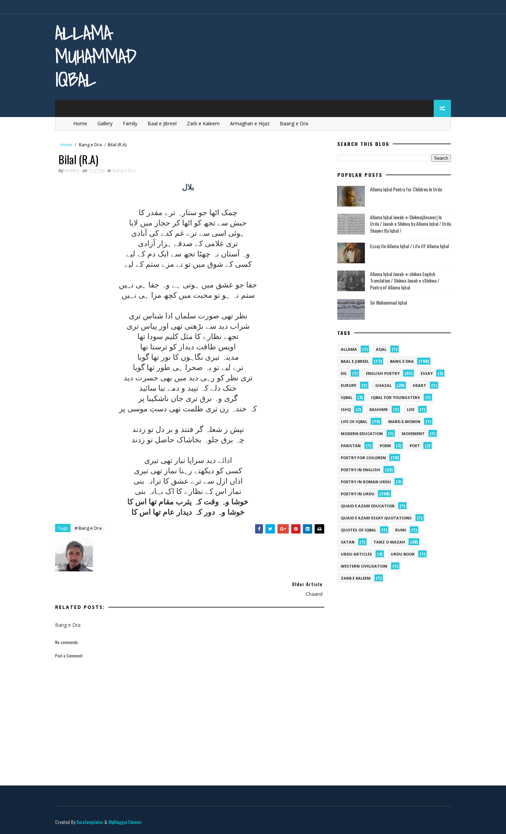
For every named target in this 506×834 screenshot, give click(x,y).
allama (349, 349)
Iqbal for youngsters (395, 397)
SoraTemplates (89, 821)
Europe (348, 385)
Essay (427, 373)
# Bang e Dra (88, 528)
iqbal (346, 397)
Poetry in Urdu (358, 493)
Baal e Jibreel (162, 123)
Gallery (105, 123)
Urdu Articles (356, 554)
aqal (381, 349)
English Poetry (383, 373)
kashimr (378, 409)
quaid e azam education (367, 505)
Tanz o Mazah (389, 542)
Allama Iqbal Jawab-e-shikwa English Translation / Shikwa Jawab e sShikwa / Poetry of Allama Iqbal (404, 280)
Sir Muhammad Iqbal (388, 302)
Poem (385, 445)
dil (344, 373)
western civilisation (364, 566)
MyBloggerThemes (124, 821)
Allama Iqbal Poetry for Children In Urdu (406, 189)
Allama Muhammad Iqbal (95, 56)
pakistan (351, 445)
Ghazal (383, 385)
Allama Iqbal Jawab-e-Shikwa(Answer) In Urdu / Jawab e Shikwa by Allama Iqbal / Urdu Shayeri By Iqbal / (410, 223)
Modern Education (362, 433)
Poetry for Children (363, 457)
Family (130, 123)
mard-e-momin (404, 421)
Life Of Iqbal (354, 421)
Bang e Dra (90, 144)
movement (413, 433)
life (410, 409)
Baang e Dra (294, 123)
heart (419, 385)
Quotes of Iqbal (358, 529)
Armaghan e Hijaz (250, 123)
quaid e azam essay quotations (376, 517)
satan (348, 542)
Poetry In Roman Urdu (366, 481)
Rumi (400, 529)
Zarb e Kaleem (203, 123)
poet (415, 445)
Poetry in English (360, 469)
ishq (346, 409)
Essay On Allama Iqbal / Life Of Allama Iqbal (409, 246)
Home (80, 123)
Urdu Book (402, 554)
